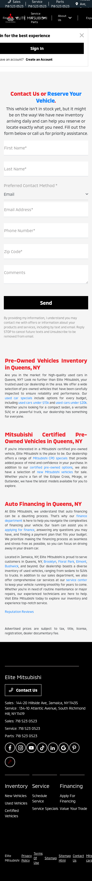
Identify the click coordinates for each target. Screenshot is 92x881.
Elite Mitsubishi (12, 858)
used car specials (18, 398)
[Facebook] (10, 748)
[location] (77, 4)
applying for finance (19, 529)
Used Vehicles (16, 803)
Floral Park (66, 561)
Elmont (81, 561)
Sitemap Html (65, 858)
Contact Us (26, 690)
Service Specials (45, 808)
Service (40, 786)
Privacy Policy (26, 858)
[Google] (64, 748)
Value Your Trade (73, 808)
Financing (71, 786)
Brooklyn (50, 561)
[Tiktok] (42, 748)
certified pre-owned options (51, 467)
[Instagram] (21, 748)
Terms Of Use (38, 858)
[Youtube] (31, 748)
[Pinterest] (74, 748)
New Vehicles (16, 795)
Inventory (16, 786)
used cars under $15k (33, 402)
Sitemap (51, 858)
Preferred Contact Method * (30, 185)
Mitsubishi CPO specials (50, 458)
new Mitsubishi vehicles (55, 472)
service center (76, 580)
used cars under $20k (71, 402)
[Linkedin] (53, 748)
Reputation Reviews (19, 611)
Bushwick (11, 566)
